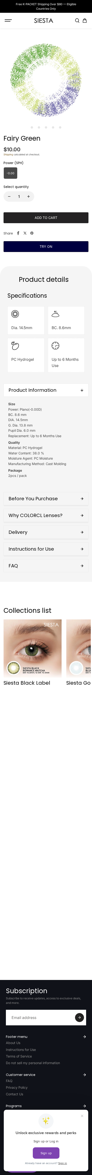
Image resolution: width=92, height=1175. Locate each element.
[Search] (77, 20)
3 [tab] (46, 127)
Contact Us (14, 1094)
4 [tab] (53, 127)
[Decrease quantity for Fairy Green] (9, 196)
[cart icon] (84, 20)
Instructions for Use (21, 1050)
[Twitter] (25, 233)
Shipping (8, 154)
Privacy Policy (17, 1087)
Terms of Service (19, 1056)
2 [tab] (39, 127)
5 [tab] (60, 127)
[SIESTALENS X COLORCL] (43, 20)
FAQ (9, 1081)
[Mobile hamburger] (9, 20)
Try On (46, 246)
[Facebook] (18, 233)
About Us (13, 1043)
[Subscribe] (79, 1017)
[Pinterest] (32, 233)
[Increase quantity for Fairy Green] (28, 196)
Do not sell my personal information (33, 1063)
